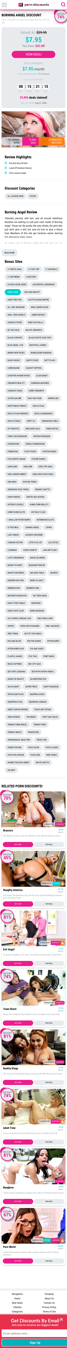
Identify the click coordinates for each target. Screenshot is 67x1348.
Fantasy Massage (41, 436)
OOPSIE (10, 626)
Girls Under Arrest (16, 474)
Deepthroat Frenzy (16, 406)
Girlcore (28, 466)
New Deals (17, 1302)
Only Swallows (45, 618)
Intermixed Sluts (45, 519)
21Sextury (31, 277)
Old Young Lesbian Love (19, 618)
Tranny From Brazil (17, 724)
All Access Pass (15, 196)
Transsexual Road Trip (18, 740)
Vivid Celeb (33, 747)
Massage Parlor (37, 565)
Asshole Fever (14, 322)
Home (17, 1298)
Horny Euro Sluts (16, 512)
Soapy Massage (51, 686)
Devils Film (38, 406)
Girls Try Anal (45, 466)
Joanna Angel (32, 527)
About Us (49, 1298)
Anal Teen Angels (16, 315)
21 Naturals (51, 269)
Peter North (53, 641)
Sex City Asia (34, 664)
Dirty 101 (31, 421)
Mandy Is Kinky (14, 565)
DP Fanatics (13, 428)
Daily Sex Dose (35, 398)
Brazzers (8, 830)
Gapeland (12, 466)
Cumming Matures (40, 383)
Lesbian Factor (15, 542)
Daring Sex (53, 398)
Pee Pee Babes (34, 641)
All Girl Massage (16, 307)
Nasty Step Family (16, 603)
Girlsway (12, 482)
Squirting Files (14, 702)
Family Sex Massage (17, 436)
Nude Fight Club (15, 610)
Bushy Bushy (13, 360)
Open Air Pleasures (29, 626)
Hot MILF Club (38, 512)
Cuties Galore (14, 398)
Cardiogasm (13, 368)
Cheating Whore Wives (18, 375)
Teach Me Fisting (42, 709)
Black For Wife (14, 337)
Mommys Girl (32, 588)
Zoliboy (11, 770)
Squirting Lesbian (37, 702)
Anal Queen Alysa (39, 307)
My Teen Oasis (40, 595)
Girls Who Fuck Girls (43, 474)
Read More (9, 252)
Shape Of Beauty (15, 679)
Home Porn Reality (39, 504)
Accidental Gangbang (44, 284)
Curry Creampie (36, 390)
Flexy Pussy (30, 451)
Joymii (48, 527)
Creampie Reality (16, 383)
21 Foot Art (33, 269)
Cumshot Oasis (14, 390)
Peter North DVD (15, 648)
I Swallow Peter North (18, 519)
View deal (49, 845)
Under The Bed (14, 747)
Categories (17, 1311)
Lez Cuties (53, 542)
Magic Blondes (37, 557)
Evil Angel (9, 949)
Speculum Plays (15, 694)
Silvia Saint (13, 686)
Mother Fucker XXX (17, 595)
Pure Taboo (48, 656)
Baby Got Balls (35, 322)
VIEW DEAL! (34, 54)
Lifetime (17, 1307)
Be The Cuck (13, 330)
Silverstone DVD (38, 679)
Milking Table (37, 573)
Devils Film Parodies (17, 413)
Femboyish (12, 451)
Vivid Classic (51, 747)
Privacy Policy (49, 1307)
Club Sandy (42, 375)
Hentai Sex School (35, 497)
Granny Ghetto (42, 489)
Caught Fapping (34, 368)
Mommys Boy (13, 588)
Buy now (18, 845)
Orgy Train (12, 633)
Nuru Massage (37, 610)
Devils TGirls (14, 421)
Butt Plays (49, 360)
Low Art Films (50, 550)
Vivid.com (35, 755)
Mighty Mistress (15, 573)
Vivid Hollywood (15, 755)
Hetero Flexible (15, 504)
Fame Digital (52, 428)
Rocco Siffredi (14, 664)
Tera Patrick (13, 717)
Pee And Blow (14, 641)
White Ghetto (42, 762)
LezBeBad (12, 550)
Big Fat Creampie (34, 330)
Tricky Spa (41, 740)
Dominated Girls (50, 421)
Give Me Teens (29, 482)
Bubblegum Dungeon (41, 352)
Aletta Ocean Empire (38, 299)
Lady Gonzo (13, 535)
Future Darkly (39, 459)
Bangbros (8, 1187)
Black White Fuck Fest (40, 337)
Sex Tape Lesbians (16, 671)
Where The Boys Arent (18, 762)
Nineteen (36, 603)
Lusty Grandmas (15, 557)
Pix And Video (36, 648)
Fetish (33, 196)
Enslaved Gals (32, 428)
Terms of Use (49, 1311)
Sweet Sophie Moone (17, 709)
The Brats (31, 717)
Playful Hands (14, 656)
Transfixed (33, 732)
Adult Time (12, 292)
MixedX (54, 573)
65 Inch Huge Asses (16, 284)
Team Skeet (10, 1009)
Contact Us (49, 1302)
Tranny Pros (40, 724)
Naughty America (12, 890)
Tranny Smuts (14, 732)
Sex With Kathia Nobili (42, 671)
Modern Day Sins (15, 580)
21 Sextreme (13, 277)
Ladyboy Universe (34, 535)
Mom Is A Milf (37, 580)
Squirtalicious (37, 694)
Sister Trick (31, 686)
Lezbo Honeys (30, 550)
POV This (33, 656)
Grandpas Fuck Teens (18, 489)
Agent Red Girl (14, 299)
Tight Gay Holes (50, 717)
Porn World (9, 1247)
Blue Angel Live (15, 345)
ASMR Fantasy (38, 315)
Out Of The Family (33, 633)
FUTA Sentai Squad (16, 459)
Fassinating (13, 444)
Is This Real (13, 527)
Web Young (51, 755)
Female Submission (35, 444)
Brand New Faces (15, 352)
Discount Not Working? (33, 79)
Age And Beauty (32, 292)
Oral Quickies (52, 626)
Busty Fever (32, 360)
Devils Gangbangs (43, 413)
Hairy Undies (13, 497)
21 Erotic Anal (14, 269)
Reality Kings (10, 1068)
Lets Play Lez (35, 542)
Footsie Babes (49, 451)
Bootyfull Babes (37, 345)
